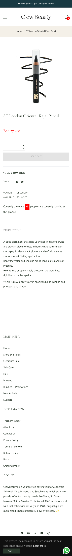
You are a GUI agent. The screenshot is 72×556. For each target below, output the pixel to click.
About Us (8, 427)
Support (7, 400)
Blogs (6, 459)
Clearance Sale (11, 361)
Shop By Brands (12, 355)
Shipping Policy (11, 466)
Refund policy (10, 453)
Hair (5, 374)
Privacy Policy (10, 440)
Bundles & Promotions (15, 387)
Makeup (7, 380)
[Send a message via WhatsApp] (66, 550)
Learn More (39, 546)
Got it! (11, 551)
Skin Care (8, 367)
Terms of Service (12, 446)
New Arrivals (10, 393)
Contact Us (9, 433)
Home (19, 31)
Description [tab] (12, 230)
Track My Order (11, 421)
